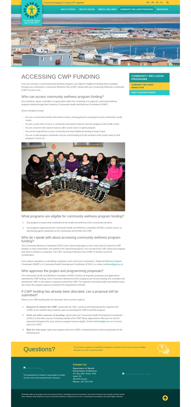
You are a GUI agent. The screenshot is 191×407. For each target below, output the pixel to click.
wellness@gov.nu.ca (102, 321)
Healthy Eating (87, 9)
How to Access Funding (143, 92)
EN (148, 2)
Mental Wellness (107, 9)
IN (157, 2)
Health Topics (68, 9)
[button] (163, 398)
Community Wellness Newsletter (142, 86)
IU (161, 2)
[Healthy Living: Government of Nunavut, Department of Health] (31, 13)
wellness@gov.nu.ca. (113, 264)
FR (153, 2)
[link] (149, 77)
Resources (162, 9)
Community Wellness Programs (136, 9)
